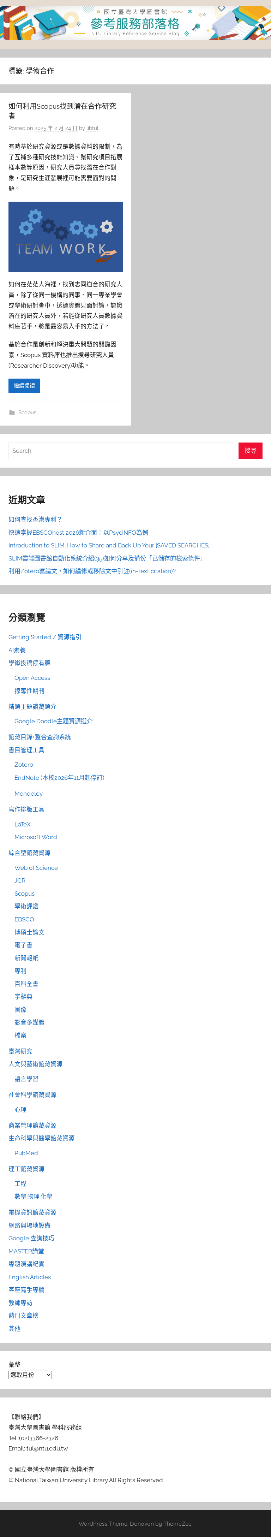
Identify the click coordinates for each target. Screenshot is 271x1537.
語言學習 (26, 1078)
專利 (20, 970)
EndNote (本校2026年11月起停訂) (59, 777)
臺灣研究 (20, 1051)
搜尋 (251, 450)
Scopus (27, 412)
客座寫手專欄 (26, 1289)
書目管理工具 (26, 750)
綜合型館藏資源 (29, 852)
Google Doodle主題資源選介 (53, 721)
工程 (20, 1183)
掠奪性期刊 (29, 690)
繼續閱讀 (24, 385)
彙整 (14, 1364)
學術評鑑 (26, 906)
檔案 (20, 1035)
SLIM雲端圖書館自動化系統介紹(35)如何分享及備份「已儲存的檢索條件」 (107, 558)
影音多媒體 (29, 1022)
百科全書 (26, 983)
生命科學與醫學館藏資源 (41, 1138)
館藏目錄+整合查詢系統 (39, 737)
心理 (20, 1109)
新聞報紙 (26, 958)
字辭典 (23, 996)
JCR (19, 880)
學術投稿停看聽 (29, 662)
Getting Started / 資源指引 (45, 637)
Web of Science (36, 867)
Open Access (32, 677)
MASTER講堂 (26, 1251)
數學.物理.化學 (33, 1196)
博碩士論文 (29, 932)
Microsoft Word (35, 837)
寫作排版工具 (26, 809)
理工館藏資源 (26, 1169)
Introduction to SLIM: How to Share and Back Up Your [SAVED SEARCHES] (109, 545)
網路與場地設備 (29, 1225)
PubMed (26, 1153)
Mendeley (28, 793)
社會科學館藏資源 (32, 1094)
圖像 (20, 1009)
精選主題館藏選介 (32, 706)
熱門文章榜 (23, 1315)
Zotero (23, 764)
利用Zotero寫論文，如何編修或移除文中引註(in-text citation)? (92, 571)
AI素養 (17, 650)
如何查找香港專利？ (35, 519)
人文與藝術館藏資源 (35, 1064)
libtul (92, 128)
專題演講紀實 (26, 1264)
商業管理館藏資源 (32, 1125)
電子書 (23, 945)
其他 (14, 1328)
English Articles (29, 1277)
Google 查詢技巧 (31, 1238)
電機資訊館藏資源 (32, 1212)
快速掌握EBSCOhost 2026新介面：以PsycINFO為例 (78, 532)
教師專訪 (20, 1302)
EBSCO (24, 919)
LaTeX (22, 824)
